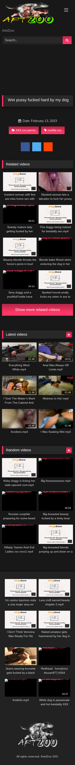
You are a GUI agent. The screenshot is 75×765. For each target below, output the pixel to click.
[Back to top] (62, 753)
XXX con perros (26, 130)
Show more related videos (37, 310)
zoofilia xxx (54, 130)
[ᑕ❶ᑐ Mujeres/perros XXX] (31, 14)
